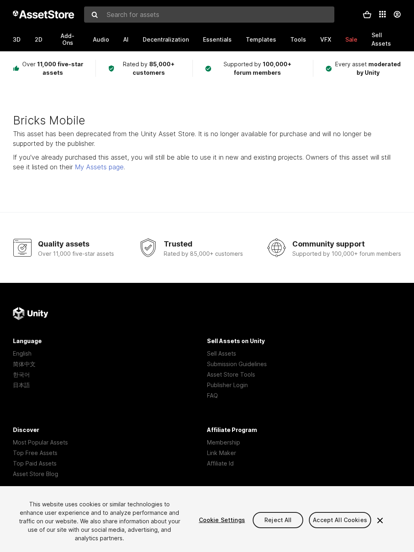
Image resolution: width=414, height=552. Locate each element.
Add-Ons (67, 39)
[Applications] (382, 14)
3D (17, 39)
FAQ (212, 395)
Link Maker (221, 452)
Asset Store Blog (35, 473)
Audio (101, 39)
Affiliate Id (220, 463)
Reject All (277, 519)
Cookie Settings (222, 519)
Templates (261, 39)
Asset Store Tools (231, 374)
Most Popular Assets (40, 442)
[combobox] (209, 14)
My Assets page (99, 167)
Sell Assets (221, 353)
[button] (367, 14)
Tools (298, 39)
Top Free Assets (35, 452)
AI (126, 39)
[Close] (380, 520)
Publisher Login (227, 384)
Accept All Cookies (340, 519)
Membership (223, 442)
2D (38, 39)
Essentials (217, 39)
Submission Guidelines (237, 363)
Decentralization (166, 39)
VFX (325, 39)
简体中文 (24, 363)
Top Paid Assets (35, 463)
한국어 (21, 374)
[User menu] (397, 15)
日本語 (21, 384)
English (22, 353)
